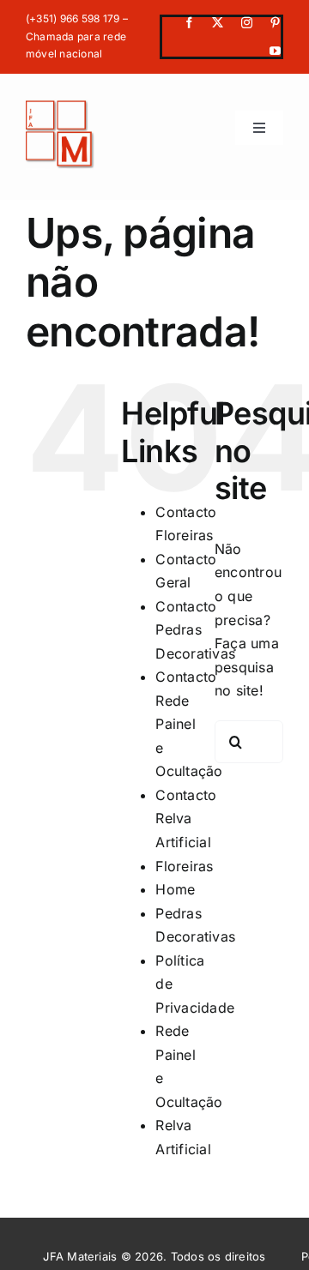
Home (175, 889)
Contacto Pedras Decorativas (195, 630)
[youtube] (275, 51)
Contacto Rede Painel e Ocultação (188, 723)
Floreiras (184, 866)
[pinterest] (275, 22)
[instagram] (246, 22)
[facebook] (189, 22)
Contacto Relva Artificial (185, 818)
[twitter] (217, 22)
